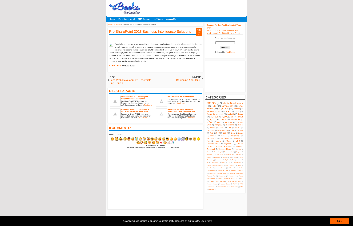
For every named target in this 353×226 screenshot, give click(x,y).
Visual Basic (225, 184)
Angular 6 (229, 154)
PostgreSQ (232, 176)
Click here (115, 65)
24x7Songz (158, 19)
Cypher (227, 160)
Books (225, 157)
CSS (218, 133)
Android (231, 114)
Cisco (233, 133)
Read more (148, 105)
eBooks (211, 189)
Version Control (212, 184)
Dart (233, 160)
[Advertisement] (194, 7)
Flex (208, 141)
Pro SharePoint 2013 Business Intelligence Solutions (150, 31)
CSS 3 (225, 133)
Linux (223, 135)
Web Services (222, 130)
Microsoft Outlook (213, 144)
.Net (232, 130)
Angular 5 (219, 154)
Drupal (240, 133)
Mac (230, 168)
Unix (239, 181)
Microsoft (228, 122)
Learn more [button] (206, 221)
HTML (237, 127)
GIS (229, 162)
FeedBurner (230, 52)
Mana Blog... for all (126, 19)
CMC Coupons (144, 19)
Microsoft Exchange (237, 170)
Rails (219, 178)
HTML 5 (240, 117)
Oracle (223, 119)
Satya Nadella (220, 181)
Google (213, 135)
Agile (221, 127)
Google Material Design (215, 165)
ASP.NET (214, 117)
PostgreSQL (235, 135)
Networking (229, 125)
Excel (239, 160)
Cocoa (240, 114)
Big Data (240, 130)
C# (232, 117)
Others (211, 103)
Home (112, 19)
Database (236, 138)
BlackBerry (224, 138)
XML (241, 186)
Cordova (219, 160)
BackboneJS (211, 138)
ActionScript (218, 152)
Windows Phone (225, 149)
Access (209, 152)
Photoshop (222, 176)
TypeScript (211, 149)
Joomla (209, 168)
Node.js (240, 125)
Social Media (231, 181)
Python (213, 119)
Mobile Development (233, 103)
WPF (234, 184)
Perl (214, 176)
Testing (238, 146)
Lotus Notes (220, 168)
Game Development (215, 114)
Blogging (217, 157)
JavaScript (227, 106)
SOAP (211, 181)
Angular (238, 152)
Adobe (212, 127)
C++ (229, 127)
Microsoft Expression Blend (218, 173)
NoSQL (210, 122)
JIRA (239, 165)
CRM (235, 157)
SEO (241, 178)
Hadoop (237, 109)
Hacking (218, 141)
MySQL (225, 117)
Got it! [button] (339, 221)
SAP (236, 178)
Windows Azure (223, 186)
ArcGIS (209, 157)
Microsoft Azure (213, 111)
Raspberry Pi (228, 178)
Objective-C (228, 144)
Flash (223, 162)
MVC (219, 122)
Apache (238, 154)
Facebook (215, 162)
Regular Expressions (224, 146)
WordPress (234, 186)
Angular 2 (210, 154)
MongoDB (218, 125)
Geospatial (237, 162)
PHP (227, 111)
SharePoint (235, 119)
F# (207, 162)
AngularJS (223, 108)
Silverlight (210, 130)
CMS (211, 133)
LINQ (238, 141)
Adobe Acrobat (229, 152)
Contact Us (171, 19)
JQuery (228, 141)
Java (237, 111)
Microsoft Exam (223, 170)
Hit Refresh (230, 165)
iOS (214, 106)
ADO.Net (238, 149)
